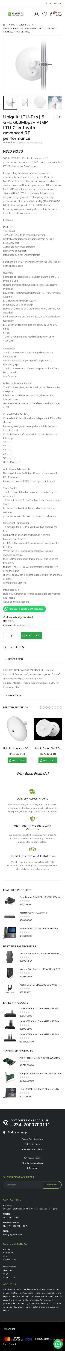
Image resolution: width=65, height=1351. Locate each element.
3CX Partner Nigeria (32, 1158)
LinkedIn (17, 647)
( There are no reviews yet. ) (29, 143)
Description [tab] (15, 659)
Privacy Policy (9, 1260)
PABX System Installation (32, 1149)
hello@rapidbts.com (12, 1234)
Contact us (8, 1252)
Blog (5, 1256)
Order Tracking (9, 1267)
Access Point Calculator (32, 1139)
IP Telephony (32, 1168)
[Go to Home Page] (4, 25)
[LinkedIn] (60, 3)
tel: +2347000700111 (12, 1217)
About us (7, 1249)
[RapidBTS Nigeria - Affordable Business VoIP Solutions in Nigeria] (16, 14)
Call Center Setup (32, 1144)
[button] (7, 65)
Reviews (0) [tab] (14, 695)
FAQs (5, 1274)
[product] (17, 729)
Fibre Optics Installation (32, 1163)
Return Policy (9, 1277)
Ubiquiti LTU (25, 625)
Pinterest (22, 647)
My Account (8, 1270)
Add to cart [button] (18, 760)
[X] (51, 3)
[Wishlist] (44, 14)
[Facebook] (46, 3)
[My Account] (36, 14)
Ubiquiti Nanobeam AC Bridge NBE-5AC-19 (27, 748)
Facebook (5, 647)
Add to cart (33, 635)
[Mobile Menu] (5, 14)
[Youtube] (55, 3)
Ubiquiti (16, 625)
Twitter (11, 647)
